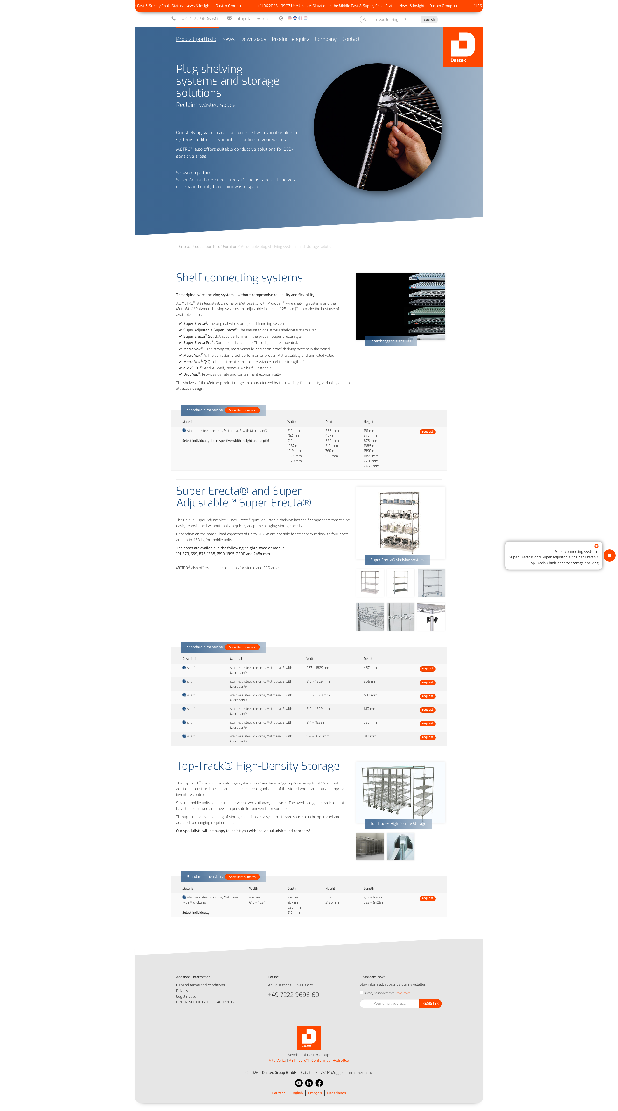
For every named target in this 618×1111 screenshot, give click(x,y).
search (429, 19)
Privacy (182, 990)
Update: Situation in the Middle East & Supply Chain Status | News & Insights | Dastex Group (345, 5)
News (228, 39)
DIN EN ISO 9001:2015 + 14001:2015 (205, 1002)
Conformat (320, 1060)
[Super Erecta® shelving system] (400, 523)
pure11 (303, 1060)
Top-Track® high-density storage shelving (564, 562)
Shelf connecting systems (577, 551)
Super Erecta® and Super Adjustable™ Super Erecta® (554, 557)
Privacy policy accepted (379, 993)
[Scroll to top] (607, 1100)
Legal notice (186, 996)
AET (292, 1060)
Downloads (253, 39)
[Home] (463, 47)
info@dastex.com (252, 19)
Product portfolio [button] (196, 39)
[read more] (403, 993)
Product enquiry (290, 39)
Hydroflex (341, 1060)
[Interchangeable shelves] (400, 306)
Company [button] (326, 39)
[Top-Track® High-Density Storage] (400, 792)
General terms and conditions (200, 985)
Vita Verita (277, 1060)
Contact (351, 39)
